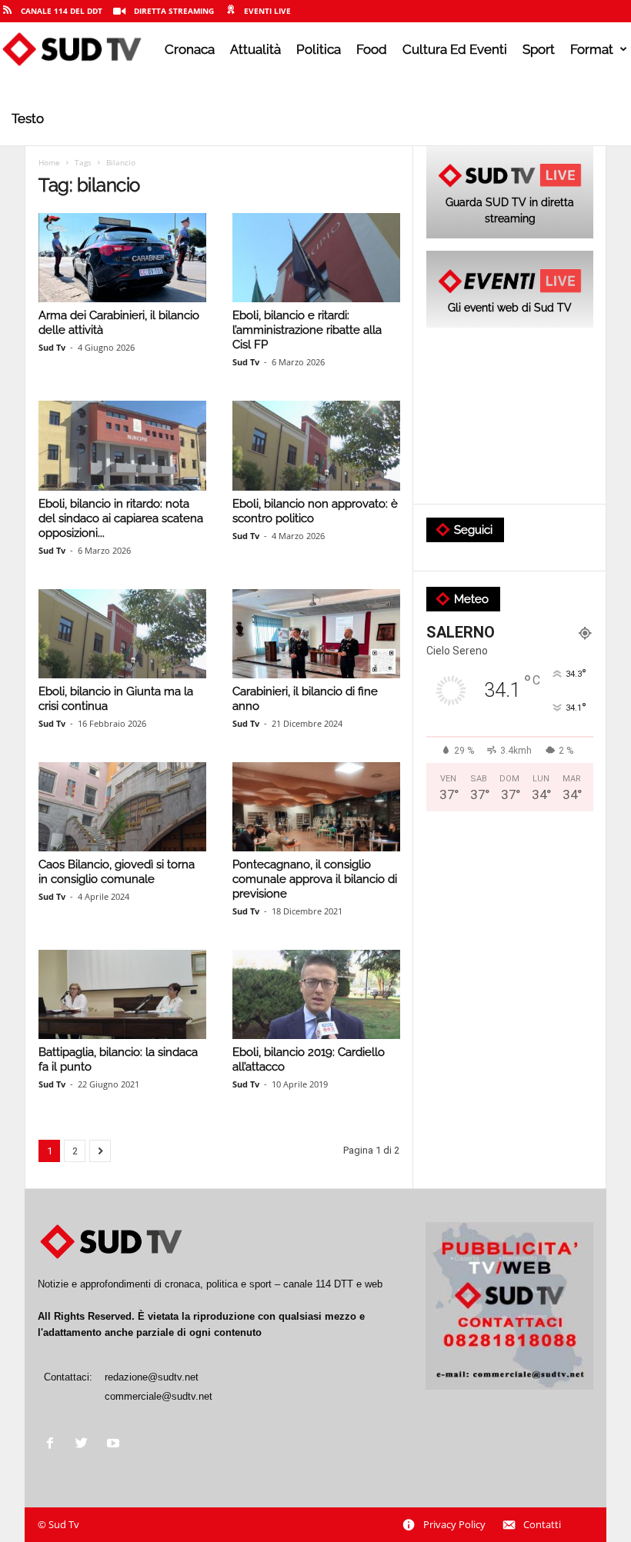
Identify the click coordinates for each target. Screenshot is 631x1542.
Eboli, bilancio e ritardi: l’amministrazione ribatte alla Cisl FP (307, 329)
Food (371, 49)
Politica (318, 49)
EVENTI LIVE (267, 10)
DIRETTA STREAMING (174, 10)
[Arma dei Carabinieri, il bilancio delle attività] (122, 257)
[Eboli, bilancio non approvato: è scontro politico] (316, 445)
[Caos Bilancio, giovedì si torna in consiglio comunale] (122, 806)
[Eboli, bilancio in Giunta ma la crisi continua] (122, 633)
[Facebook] (53, 1444)
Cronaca (190, 49)
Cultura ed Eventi (454, 49)
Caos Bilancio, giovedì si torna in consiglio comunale (116, 872)
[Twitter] (85, 1444)
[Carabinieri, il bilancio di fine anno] (316, 633)
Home (49, 162)
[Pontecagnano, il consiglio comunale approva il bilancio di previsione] (316, 806)
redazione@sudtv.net (152, 1377)
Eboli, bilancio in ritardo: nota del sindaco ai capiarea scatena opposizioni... (120, 518)
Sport (538, 49)
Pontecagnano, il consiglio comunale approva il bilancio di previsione (314, 879)
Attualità (255, 49)
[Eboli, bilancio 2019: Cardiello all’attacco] (316, 994)
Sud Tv (51, 347)
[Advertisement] (509, 417)
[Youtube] (115, 1444)
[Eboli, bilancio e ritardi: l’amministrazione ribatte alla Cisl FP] (316, 257)
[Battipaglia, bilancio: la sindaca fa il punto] (122, 994)
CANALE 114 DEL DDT (61, 10)
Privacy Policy (454, 1524)
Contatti (542, 1524)
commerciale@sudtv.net (158, 1396)
